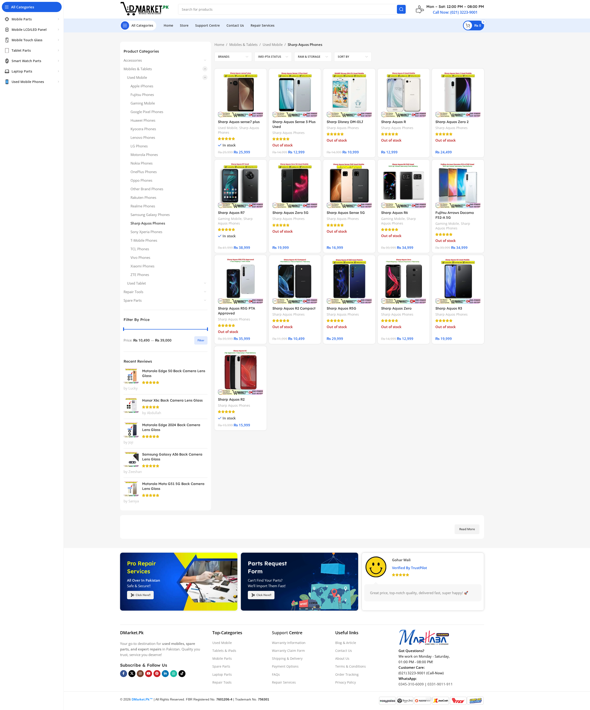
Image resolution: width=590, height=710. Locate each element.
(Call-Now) (435, 673)
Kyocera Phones (143, 129)
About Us (342, 658)
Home (219, 44)
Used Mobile (137, 77)
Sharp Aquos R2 (231, 399)
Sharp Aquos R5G (341, 308)
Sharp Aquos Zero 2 (452, 122)
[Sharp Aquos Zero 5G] (295, 185)
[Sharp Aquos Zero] (403, 281)
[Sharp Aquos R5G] (349, 281)
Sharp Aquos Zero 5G (290, 212)
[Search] (401, 9)
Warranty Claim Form (288, 650)
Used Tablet (136, 283)
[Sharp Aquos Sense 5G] (349, 185)
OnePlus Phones (144, 171)
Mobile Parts (222, 658)
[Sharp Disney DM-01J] (349, 94)
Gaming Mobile (143, 103)
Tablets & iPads (224, 650)
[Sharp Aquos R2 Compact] (295, 281)
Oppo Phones (141, 180)
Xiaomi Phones (142, 266)
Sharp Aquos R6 (394, 212)
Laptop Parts (222, 674)
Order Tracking (347, 674)
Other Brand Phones (147, 189)
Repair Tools (133, 291)
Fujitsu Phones (142, 94)
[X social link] (131, 673)
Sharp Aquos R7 (231, 212)
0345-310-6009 (411, 684)
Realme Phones (143, 206)
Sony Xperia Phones (146, 231)
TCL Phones (140, 249)
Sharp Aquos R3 (448, 308)
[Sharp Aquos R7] (240, 185)
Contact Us (343, 650)
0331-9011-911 (440, 684)
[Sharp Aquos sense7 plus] (240, 94)
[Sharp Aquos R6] (403, 185)
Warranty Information (289, 642)
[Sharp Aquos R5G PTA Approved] (240, 281)
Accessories (133, 60)
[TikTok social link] (182, 673)
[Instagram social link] (140, 673)
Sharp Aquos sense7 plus (239, 122)
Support (280, 632)
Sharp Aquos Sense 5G (346, 212)
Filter (201, 340)
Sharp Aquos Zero (396, 308)
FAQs (276, 674)
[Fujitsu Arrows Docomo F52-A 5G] (458, 185)
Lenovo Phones (143, 137)
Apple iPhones (142, 86)
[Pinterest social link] (156, 673)
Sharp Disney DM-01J (345, 122)
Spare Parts (133, 300)
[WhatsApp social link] (173, 673)
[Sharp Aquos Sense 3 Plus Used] (295, 94)
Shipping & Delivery (287, 658)
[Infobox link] (450, 9)
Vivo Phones (140, 257)
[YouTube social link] (148, 673)
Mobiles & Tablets (138, 69)
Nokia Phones (142, 163)
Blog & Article (345, 642)
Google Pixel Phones (147, 111)
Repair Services (284, 682)
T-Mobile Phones (144, 240)
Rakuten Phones (143, 197)
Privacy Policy (345, 682)
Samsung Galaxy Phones (150, 214)
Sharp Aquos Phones (148, 223)
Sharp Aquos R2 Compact (294, 308)
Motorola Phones (144, 154)
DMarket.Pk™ (142, 699)
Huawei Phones (143, 120)
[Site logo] (144, 8)
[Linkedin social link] (165, 673)
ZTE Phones (140, 274)
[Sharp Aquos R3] (458, 281)
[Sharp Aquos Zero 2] (458, 94)
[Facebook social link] (123, 673)
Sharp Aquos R (393, 122)
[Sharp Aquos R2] (240, 372)
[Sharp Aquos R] (403, 94)
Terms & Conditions (350, 666)
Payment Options (285, 666)
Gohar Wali (401, 560)
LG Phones (139, 146)
